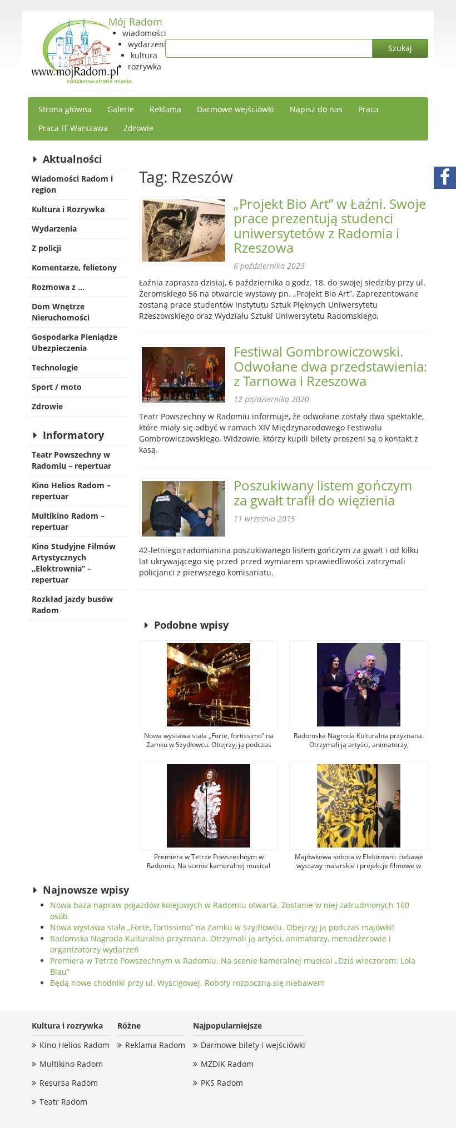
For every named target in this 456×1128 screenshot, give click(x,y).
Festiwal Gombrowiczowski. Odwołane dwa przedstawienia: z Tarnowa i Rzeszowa (330, 366)
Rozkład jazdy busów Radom (72, 604)
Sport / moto (57, 387)
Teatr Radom (63, 1101)
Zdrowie (138, 128)
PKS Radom (222, 1082)
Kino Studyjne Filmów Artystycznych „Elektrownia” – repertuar (74, 563)
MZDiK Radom (227, 1064)
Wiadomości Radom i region (72, 184)
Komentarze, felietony (74, 267)
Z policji (46, 248)
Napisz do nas (316, 109)
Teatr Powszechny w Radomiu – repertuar (71, 460)
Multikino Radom (71, 1064)
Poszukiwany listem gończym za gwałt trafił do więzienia (323, 492)
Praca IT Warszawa (73, 128)
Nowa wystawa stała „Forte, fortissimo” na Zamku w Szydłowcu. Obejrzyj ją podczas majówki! (222, 927)
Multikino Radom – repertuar (68, 521)
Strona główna (65, 109)
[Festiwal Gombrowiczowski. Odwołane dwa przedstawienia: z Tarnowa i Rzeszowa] (183, 375)
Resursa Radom (68, 1082)
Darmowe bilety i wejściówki (253, 1045)
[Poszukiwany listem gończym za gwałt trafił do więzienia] (183, 509)
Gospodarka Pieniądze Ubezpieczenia (74, 342)
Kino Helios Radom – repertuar (71, 491)
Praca (368, 109)
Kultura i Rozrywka (68, 209)
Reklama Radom (155, 1045)
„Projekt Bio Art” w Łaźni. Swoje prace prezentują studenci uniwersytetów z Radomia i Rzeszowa (330, 225)
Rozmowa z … (58, 287)
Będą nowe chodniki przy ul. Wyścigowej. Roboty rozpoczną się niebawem (187, 982)
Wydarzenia (54, 228)
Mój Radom (135, 21)
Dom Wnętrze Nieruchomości (61, 312)
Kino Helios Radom (74, 1045)
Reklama (165, 109)
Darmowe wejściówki (235, 109)
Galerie (120, 109)
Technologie (55, 367)
